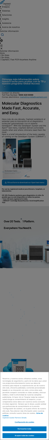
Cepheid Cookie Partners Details (14, 418)
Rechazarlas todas (24, 429)
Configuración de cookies (24, 422)
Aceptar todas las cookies (24, 435)
